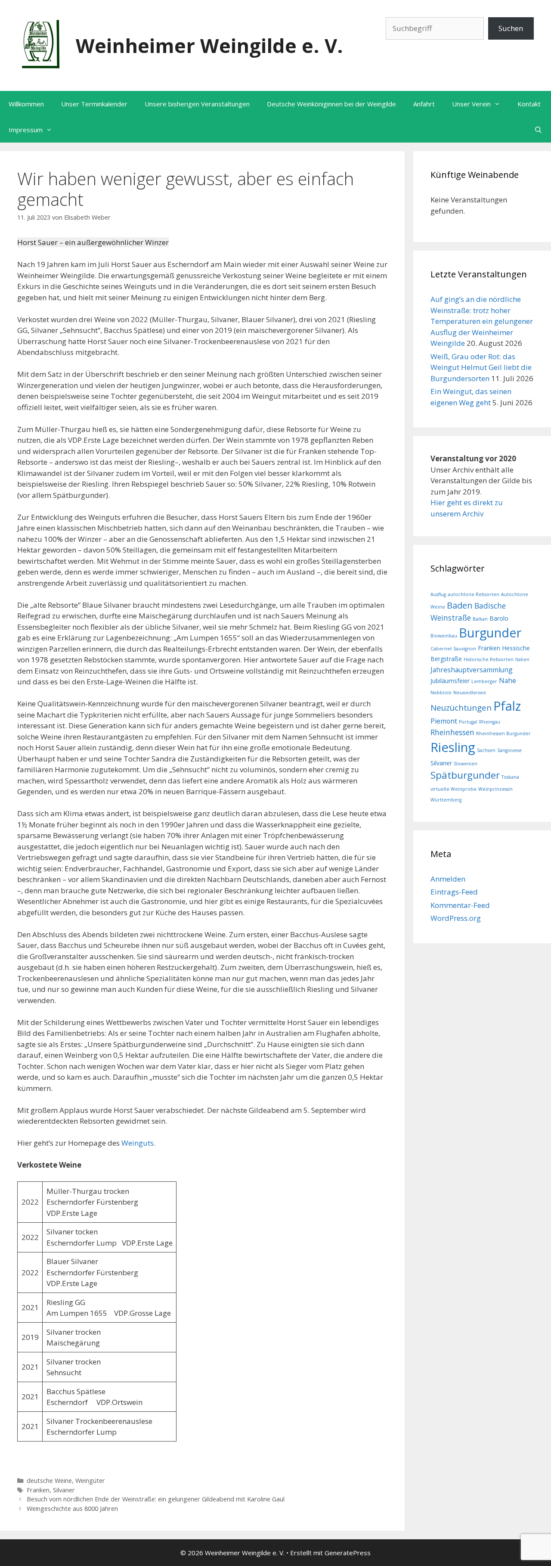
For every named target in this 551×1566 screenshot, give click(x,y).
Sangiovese (509, 750)
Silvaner (64, 1490)
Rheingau (489, 722)
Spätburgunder (465, 775)
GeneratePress (348, 1552)
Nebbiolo (441, 693)
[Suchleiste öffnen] (538, 130)
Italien (522, 659)
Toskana (510, 777)
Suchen (510, 28)
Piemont (443, 721)
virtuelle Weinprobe (453, 789)
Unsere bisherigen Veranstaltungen (197, 103)
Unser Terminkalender (94, 103)
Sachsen (486, 750)
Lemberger (484, 681)
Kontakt (529, 103)
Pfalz (507, 705)
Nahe (507, 680)
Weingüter (90, 1480)
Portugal (468, 722)
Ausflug (438, 594)
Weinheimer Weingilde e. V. (209, 45)
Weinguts (137, 1143)
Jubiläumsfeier (450, 681)
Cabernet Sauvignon (453, 649)
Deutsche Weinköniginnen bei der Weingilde (331, 103)
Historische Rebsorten (489, 659)
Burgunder (490, 632)
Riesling (452, 747)
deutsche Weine (49, 1480)
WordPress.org (455, 918)
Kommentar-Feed (460, 905)
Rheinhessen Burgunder (503, 733)
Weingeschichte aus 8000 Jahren (72, 1508)
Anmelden (447, 879)
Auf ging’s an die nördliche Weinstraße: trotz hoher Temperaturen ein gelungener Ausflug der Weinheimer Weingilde (481, 321)
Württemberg (445, 800)
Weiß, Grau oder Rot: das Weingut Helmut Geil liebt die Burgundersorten (481, 367)
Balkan (480, 619)
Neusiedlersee (469, 693)
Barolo (498, 618)
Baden (460, 605)
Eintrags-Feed (454, 892)
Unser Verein (471, 103)
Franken (38, 1490)
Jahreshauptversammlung (471, 669)
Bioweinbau (443, 636)
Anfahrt (424, 103)
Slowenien (465, 764)
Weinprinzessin (495, 789)
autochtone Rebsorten (473, 594)
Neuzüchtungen (461, 707)
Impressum (26, 129)
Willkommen (26, 103)
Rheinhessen (452, 732)
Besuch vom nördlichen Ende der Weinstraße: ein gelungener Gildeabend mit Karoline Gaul (156, 1499)
